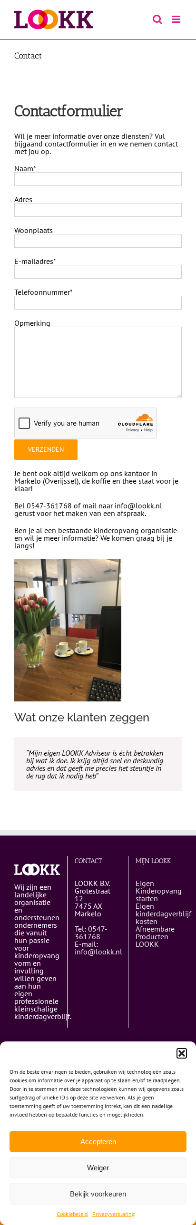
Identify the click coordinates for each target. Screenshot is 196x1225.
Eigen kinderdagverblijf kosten (163, 913)
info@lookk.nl (98, 951)
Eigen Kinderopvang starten (159, 890)
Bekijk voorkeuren (98, 1194)
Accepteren (98, 1142)
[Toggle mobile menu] (177, 19)
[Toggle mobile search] (157, 19)
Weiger (98, 1168)
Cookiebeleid (72, 1213)
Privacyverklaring (113, 1213)
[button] (181, 1053)
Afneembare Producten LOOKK (155, 936)
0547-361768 (91, 932)
